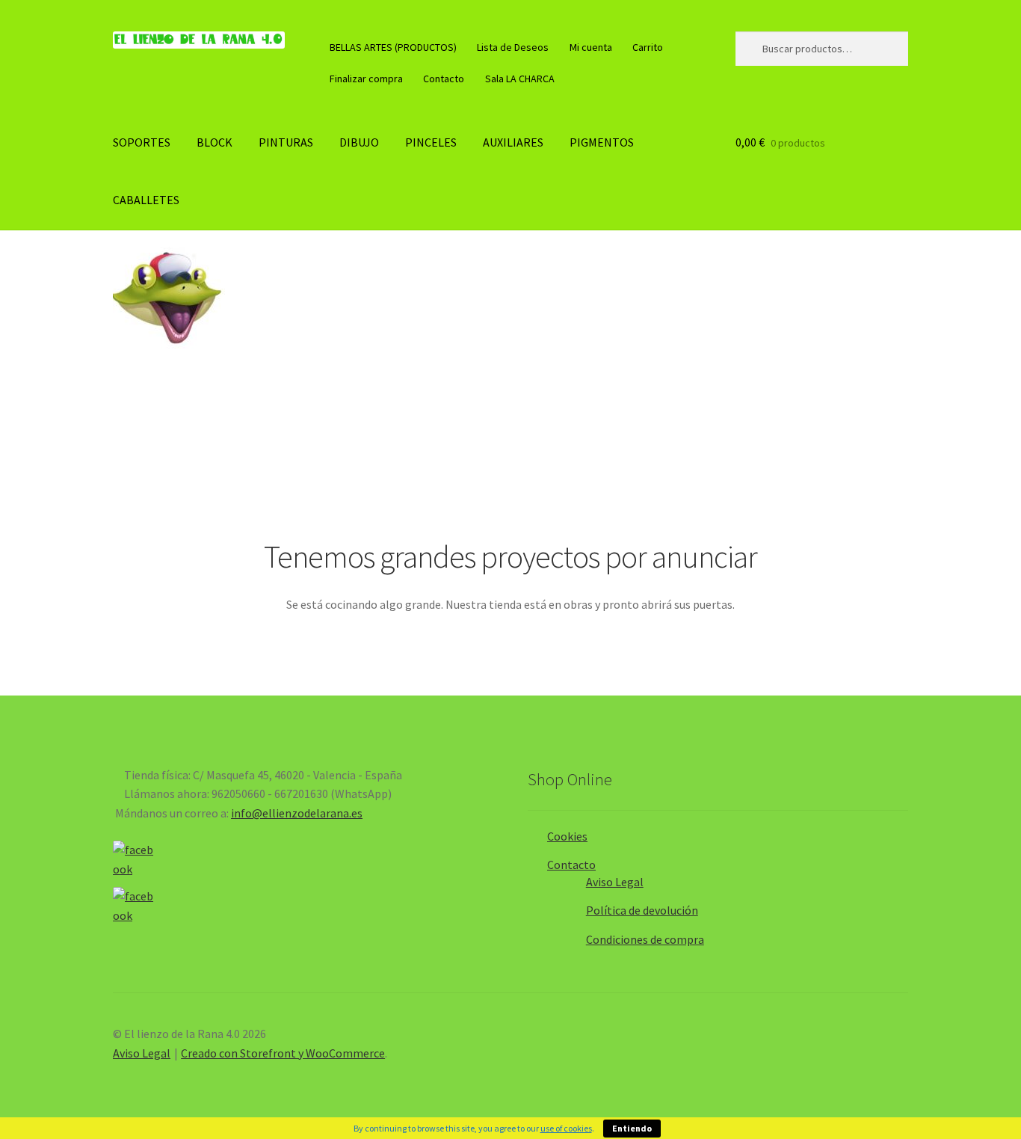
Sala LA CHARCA (520, 78)
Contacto (443, 78)
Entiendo (632, 1128)
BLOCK (214, 142)
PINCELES (431, 142)
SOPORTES (141, 142)
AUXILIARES (513, 142)
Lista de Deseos (513, 47)
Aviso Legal (615, 881)
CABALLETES (146, 199)
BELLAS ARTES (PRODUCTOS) (393, 47)
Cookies (567, 836)
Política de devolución (642, 910)
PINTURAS (286, 142)
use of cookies (566, 1128)
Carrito (647, 47)
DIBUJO (359, 142)
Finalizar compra (366, 78)
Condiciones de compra (645, 939)
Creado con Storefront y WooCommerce (283, 1053)
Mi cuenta (591, 47)
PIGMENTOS (602, 142)
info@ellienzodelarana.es (297, 812)
